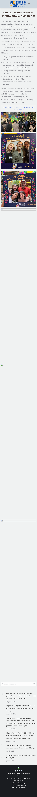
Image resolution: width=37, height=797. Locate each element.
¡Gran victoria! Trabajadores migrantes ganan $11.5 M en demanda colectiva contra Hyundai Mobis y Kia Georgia (21, 695)
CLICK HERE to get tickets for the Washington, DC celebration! (18, 108)
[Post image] (3, 694)
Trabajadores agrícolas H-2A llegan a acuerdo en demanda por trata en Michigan (20, 746)
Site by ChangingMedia (18, 785)
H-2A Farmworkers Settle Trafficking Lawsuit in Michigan (21, 756)
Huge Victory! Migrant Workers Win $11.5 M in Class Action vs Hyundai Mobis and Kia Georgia (20, 708)
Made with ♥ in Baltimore (18, 788)
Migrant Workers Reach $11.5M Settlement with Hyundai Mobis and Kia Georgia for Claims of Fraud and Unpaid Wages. (20, 735)
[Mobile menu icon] (29, 4)
